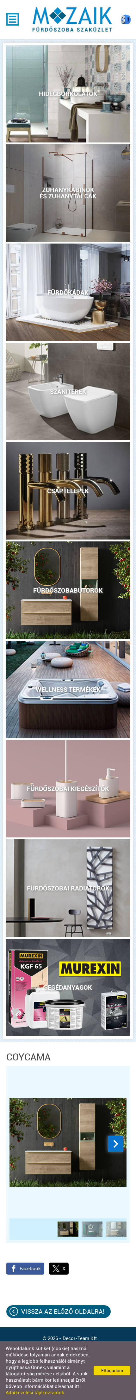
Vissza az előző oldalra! (62, 1311)
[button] (115, 1144)
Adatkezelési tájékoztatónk (35, 1393)
